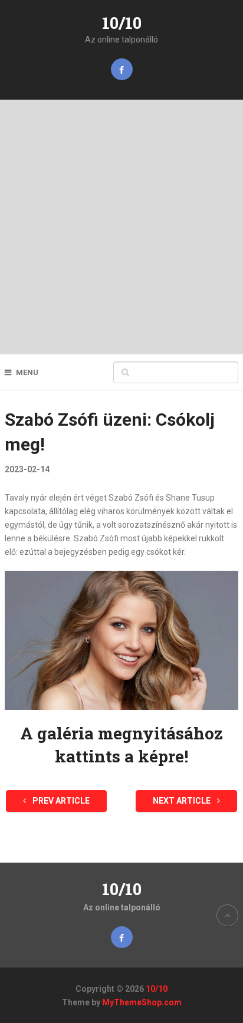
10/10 (122, 23)
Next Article (182, 800)
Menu (27, 372)
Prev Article (60, 800)
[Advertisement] (121, 227)
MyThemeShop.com (142, 1002)
